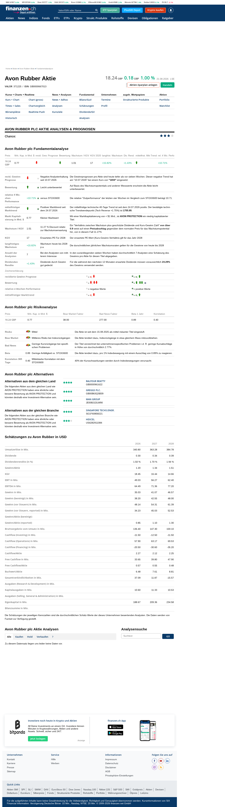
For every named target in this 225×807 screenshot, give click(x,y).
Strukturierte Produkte (136, 99)
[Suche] (96, 10)
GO (168, 636)
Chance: (10, 136)
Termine (106, 99)
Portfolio (164, 99)
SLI (29, 789)
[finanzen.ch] (21, 8)
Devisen (133, 18)
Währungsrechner (117, 793)
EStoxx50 (92, 2)
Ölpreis (133, 793)
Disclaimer (110, 767)
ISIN (26, 86)
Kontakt (11, 759)
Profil (104, 105)
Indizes (33, 18)
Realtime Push (37, 111)
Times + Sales (12, 105)
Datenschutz (111, 763)
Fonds (46, 18)
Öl (163, 2)
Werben (55, 763)
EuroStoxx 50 (59, 789)
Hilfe (53, 759)
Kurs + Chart (12, 99)
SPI (23, 2)
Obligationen (150, 18)
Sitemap (11, 771)
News (21, 18)
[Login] (170, 10)
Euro (73, 2)
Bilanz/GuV (85, 99)
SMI (7, 2)
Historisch (11, 118)
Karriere (11, 763)
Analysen (57, 105)
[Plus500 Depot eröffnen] (24, 12)
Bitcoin (128, 2)
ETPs (67, 18)
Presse (10, 767)
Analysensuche (134, 629)
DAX (56, 2)
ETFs (57, 18)
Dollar (146, 2)
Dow (40, 2)
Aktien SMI (12, 789)
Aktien (10, 18)
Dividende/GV (87, 111)
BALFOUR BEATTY (95, 381)
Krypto (78, 18)
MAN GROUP (93, 399)
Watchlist (164, 105)
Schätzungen (86, 105)
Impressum (111, 759)
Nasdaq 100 (89, 789)
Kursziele (57, 111)
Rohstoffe (117, 18)
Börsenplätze (12, 111)
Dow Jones (74, 789)
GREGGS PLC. (93, 390)
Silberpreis (38, 793)
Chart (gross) (36, 99)
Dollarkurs (12, 793)
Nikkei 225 (104, 789)
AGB (107, 771)
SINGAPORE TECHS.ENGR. (100, 410)
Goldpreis (138, 789)
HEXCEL (90, 419)
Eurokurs (25, 793)
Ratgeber (167, 18)
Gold (111, 2)
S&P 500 (117, 789)
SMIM (38, 789)
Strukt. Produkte (96, 18)
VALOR (8, 86)
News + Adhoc (60, 99)
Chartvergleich (37, 105)
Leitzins (144, 793)
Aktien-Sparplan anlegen (143, 84)
